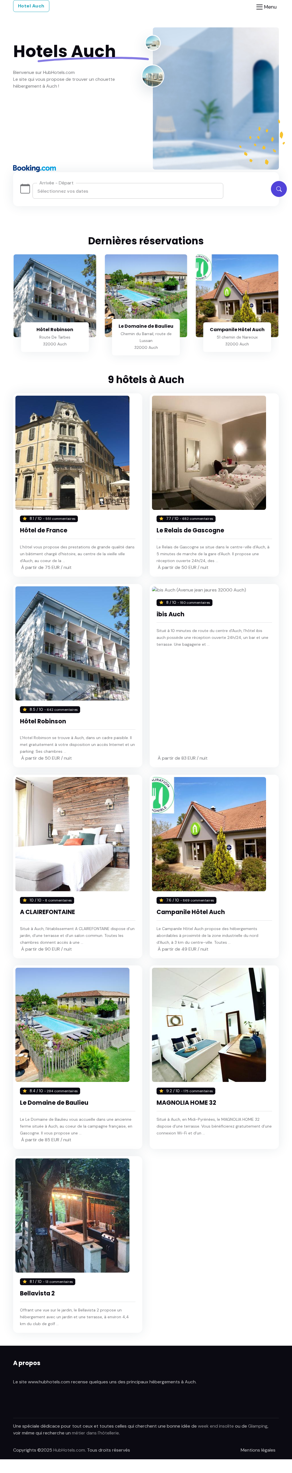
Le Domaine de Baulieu (146, 326)
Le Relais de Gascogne (190, 530)
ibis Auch (170, 614)
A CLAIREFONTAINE (47, 912)
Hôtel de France (43, 530)
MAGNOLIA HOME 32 (186, 1102)
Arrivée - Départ (56, 183)
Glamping (257, 1426)
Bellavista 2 (37, 1293)
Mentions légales (258, 1450)
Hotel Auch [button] (31, 6)
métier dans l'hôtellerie (95, 1433)
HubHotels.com (69, 1450)
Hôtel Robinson (54, 329)
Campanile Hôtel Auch (237, 329)
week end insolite (216, 1426)
